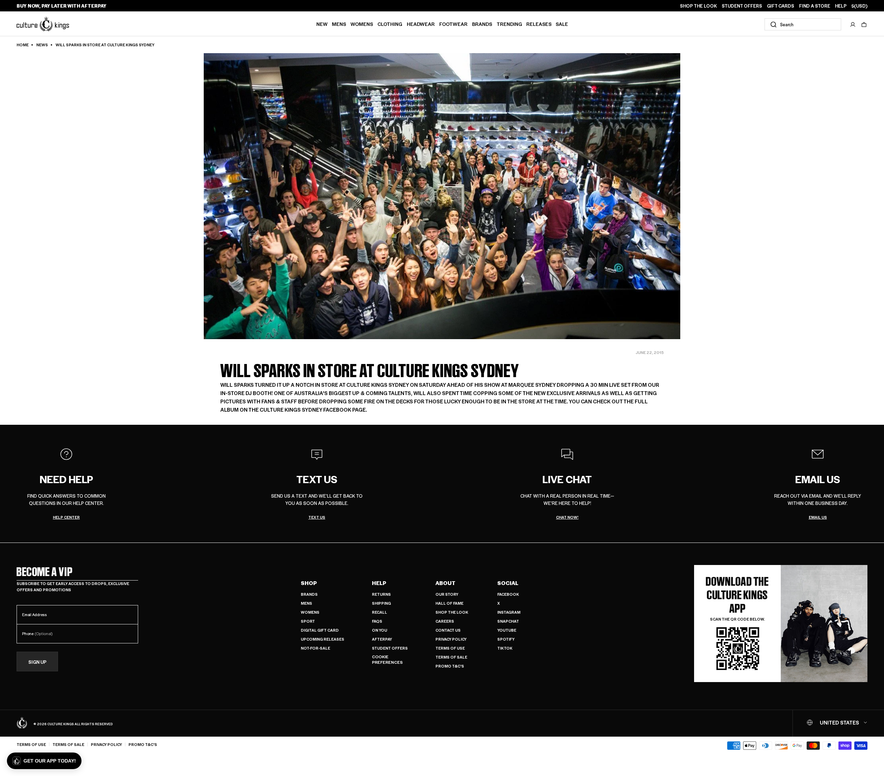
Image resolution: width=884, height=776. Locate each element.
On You (379, 630)
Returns (381, 594)
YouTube (506, 630)
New (322, 24)
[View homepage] (43, 23)
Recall (379, 612)
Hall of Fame (449, 603)
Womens (361, 24)
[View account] (852, 24)
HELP (841, 5)
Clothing (389, 24)
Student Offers (390, 648)
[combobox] (803, 24)
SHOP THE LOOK (698, 5)
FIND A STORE (814, 5)
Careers (444, 621)
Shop (309, 583)
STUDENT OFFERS (742, 5)
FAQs (377, 621)
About (445, 583)
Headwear (421, 24)
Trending (509, 24)
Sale (562, 24)
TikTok (504, 648)
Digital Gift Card (320, 630)
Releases (538, 24)
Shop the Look (451, 612)
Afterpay (382, 639)
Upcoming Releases (322, 639)
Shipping (381, 603)
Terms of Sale (451, 657)
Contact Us (448, 630)
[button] (864, 24)
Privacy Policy (451, 639)
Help (379, 583)
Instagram (508, 612)
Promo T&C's (449, 666)
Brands (482, 24)
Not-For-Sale (315, 648)
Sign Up (37, 662)
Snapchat (508, 621)
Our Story (446, 594)
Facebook (508, 594)
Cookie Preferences (387, 659)
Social (507, 583)
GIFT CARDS (780, 5)
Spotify (506, 639)
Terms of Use (450, 648)
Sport (308, 621)
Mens (339, 24)
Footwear (453, 24)
